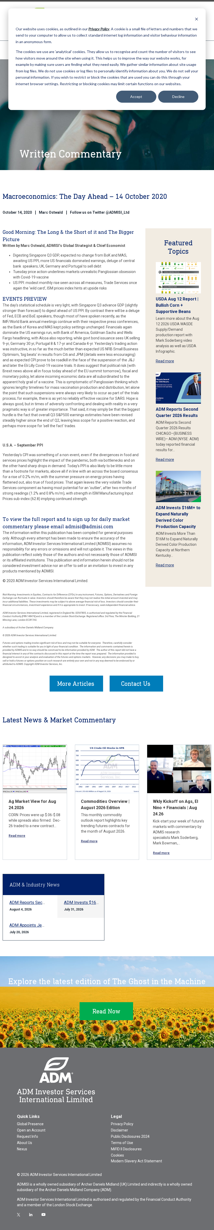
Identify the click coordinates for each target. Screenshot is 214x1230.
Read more (165, 361)
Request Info (27, 1136)
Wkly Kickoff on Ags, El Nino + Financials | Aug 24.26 (175, 807)
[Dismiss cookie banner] (196, 19)
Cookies (117, 1155)
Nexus (22, 1149)
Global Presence (30, 1124)
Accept (136, 96)
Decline (178, 96)
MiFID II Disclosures (126, 1149)
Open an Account (31, 1130)
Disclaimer (119, 1130)
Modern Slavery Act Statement (136, 1161)
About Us (24, 1143)
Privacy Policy (122, 1124)
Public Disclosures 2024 (130, 1136)
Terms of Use (122, 1143)
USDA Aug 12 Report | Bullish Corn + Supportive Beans (177, 305)
